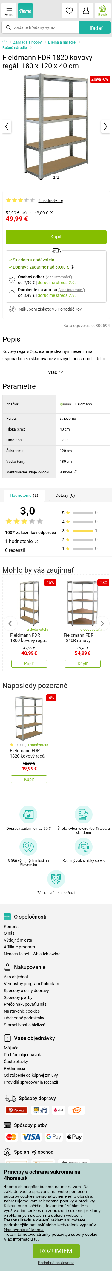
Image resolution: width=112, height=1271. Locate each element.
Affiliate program (19, 947)
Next (102, 623)
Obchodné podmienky (24, 1018)
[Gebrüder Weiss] (76, 1110)
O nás (9, 933)
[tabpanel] (56, 126)
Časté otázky (16, 1061)
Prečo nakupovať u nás (25, 1004)
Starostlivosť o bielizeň (24, 1025)
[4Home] (6, 42)
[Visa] (31, 1137)
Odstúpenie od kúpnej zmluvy (31, 1075)
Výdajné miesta (18, 940)
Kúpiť (56, 237)
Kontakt (11, 926)
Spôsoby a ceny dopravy (26, 990)
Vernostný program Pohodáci (31, 984)
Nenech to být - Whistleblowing (32, 954)
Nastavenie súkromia (24, 1229)
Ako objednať (16, 977)
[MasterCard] (11, 1137)
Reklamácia (14, 1068)
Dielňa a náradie (62, 42)
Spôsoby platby (18, 997)
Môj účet (12, 1048)
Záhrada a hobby (27, 42)
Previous (10, 623)
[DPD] (58, 1110)
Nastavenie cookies (22, 1011)
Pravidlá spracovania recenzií (31, 1082)
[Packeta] (16, 1110)
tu (36, 1239)
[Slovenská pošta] (40, 1110)
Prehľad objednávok (22, 1055)
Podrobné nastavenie (56, 1263)
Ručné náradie (14, 47)
